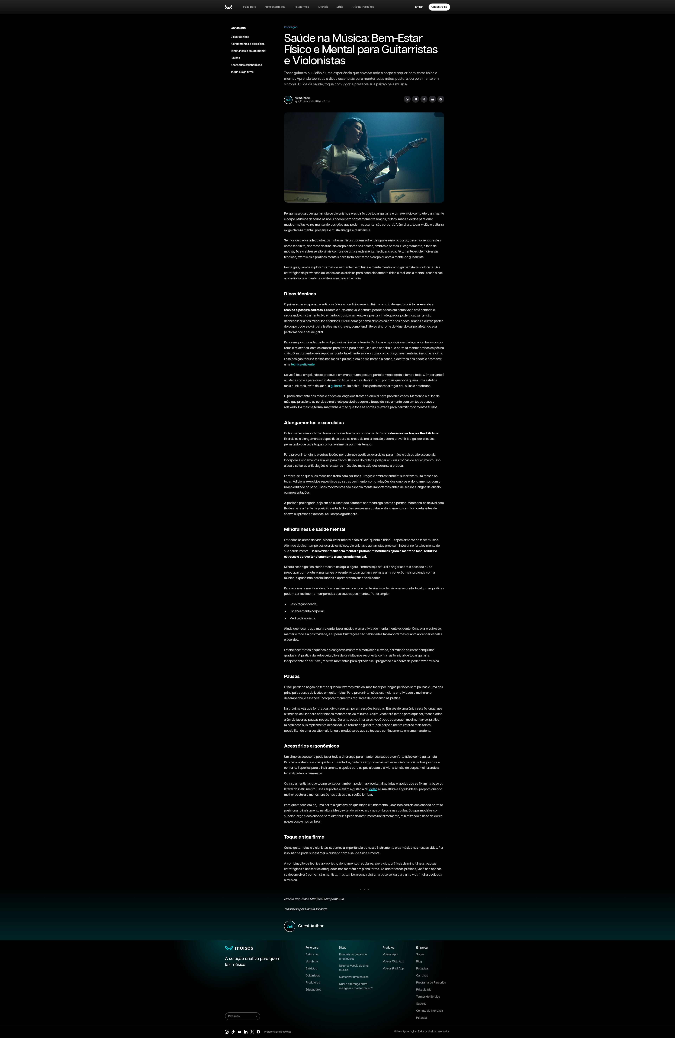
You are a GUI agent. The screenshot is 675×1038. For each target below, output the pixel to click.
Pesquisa (422, 968)
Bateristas (312, 954)
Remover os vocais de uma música (353, 956)
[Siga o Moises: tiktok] (233, 1032)
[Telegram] (415, 99)
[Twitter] (424, 99)
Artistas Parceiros (363, 6)
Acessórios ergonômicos (246, 65)
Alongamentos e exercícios (248, 44)
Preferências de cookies (277, 1032)
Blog (419, 961)
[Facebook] (440, 99)
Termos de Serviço (428, 996)
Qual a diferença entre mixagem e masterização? (356, 986)
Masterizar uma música (354, 977)
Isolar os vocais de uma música (354, 968)
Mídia (339, 6)
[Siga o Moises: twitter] (252, 1032)
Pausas (235, 58)
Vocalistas (312, 961)
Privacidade (423, 989)
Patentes (422, 1017)
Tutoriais (322, 6)
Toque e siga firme (242, 72)
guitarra (336, 386)
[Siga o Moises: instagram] (227, 1032)
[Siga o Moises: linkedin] (246, 1032)
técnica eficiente (303, 364)
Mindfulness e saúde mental (248, 51)
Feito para (249, 6)
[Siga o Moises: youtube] (239, 1032)
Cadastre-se (439, 6)
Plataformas (301, 6)
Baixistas (311, 968)
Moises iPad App (393, 968)
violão (373, 789)
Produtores (313, 982)
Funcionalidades (275, 6)
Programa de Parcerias (431, 982)
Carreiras (422, 975)
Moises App (390, 954)
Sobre (420, 954)
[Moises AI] (228, 7)
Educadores (313, 989)
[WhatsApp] (407, 99)
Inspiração (290, 27)
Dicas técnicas (240, 36)
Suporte (421, 1003)
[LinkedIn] (432, 99)
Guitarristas (313, 975)
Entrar (419, 6)
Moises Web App (393, 961)
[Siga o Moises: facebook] (258, 1032)
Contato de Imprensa (429, 1010)
